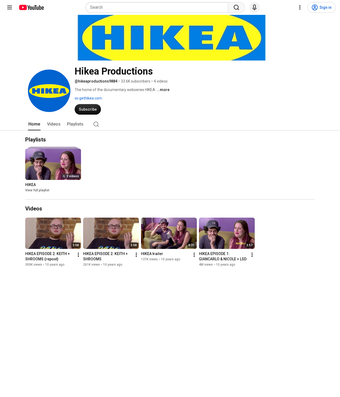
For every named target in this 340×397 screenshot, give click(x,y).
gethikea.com (90, 98)
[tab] (34, 124)
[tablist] (170, 124)
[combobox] (158, 7)
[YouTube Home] (31, 7)
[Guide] (9, 7)
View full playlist (37, 190)
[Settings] (300, 7)
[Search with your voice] (254, 7)
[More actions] (78, 254)
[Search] (236, 7)
